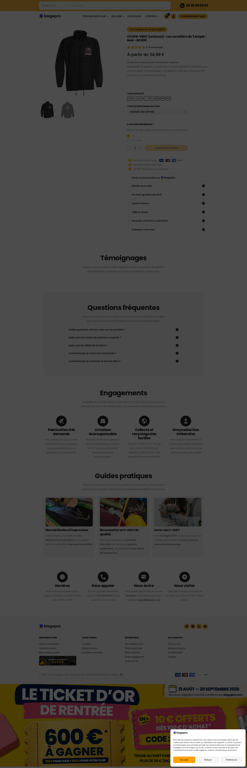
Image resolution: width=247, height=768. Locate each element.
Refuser (208, 760)
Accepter (184, 760)
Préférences (231, 760)
